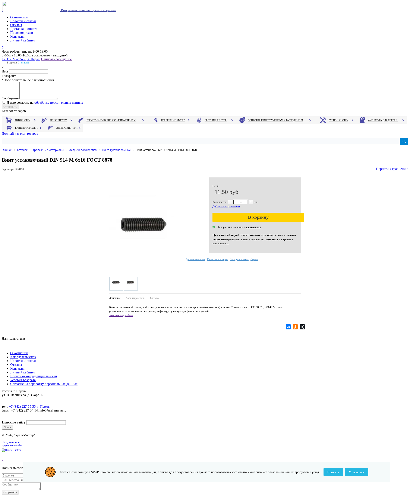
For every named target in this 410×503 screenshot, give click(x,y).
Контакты (17, 36)
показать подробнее (121, 315)
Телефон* (9, 76)
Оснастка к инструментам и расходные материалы (277, 120)
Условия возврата (23, 380)
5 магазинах (253, 227)
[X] (303, 326)
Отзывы (16, 25)
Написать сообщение (56, 59)
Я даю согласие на (45, 102)
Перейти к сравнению (392, 169)
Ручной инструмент (340, 120)
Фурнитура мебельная (27, 128)
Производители (21, 32)
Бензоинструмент (60, 120)
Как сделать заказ (239, 259)
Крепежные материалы (174, 120)
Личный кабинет (22, 40)
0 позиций (23, 62)
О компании (19, 17)
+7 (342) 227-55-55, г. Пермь (29, 406)
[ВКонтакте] (289, 326)
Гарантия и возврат (217, 259)
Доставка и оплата (23, 29)
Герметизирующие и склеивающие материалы (112, 120)
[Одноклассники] (296, 326)
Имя (5, 71)
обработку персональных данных (58, 102)
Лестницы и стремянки (218, 120)
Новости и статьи (23, 21)
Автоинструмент (24, 120)
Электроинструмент (67, 128)
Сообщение (10, 98)
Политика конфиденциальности (33, 376)
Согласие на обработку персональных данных (44, 384)
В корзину (258, 217)
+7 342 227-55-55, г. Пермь (21, 59)
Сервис (254, 259)
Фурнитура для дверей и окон (384, 120)
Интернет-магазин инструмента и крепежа (88, 10)
